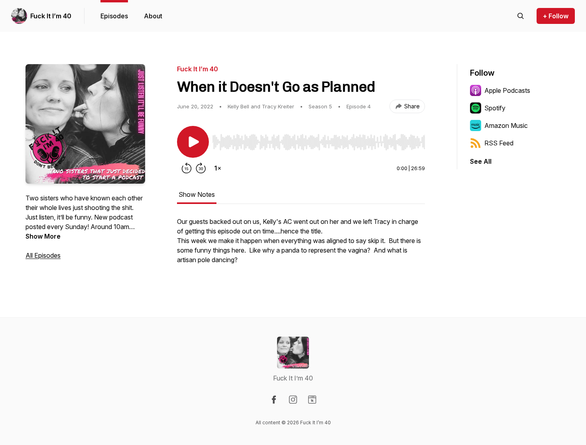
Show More (43, 236)
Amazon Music (506, 125)
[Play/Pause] (193, 142)
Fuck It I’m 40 (50, 16)
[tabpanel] (301, 244)
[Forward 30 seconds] (200, 168)
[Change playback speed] (218, 168)
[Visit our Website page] (312, 400)
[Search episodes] (520, 16)
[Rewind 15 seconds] (186, 168)
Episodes (114, 16)
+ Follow (555, 16)
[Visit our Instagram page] (293, 400)
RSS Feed (498, 143)
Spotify (494, 108)
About (153, 16)
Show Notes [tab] (197, 194)
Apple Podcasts (507, 90)
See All (481, 161)
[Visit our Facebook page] (274, 400)
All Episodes (43, 255)
